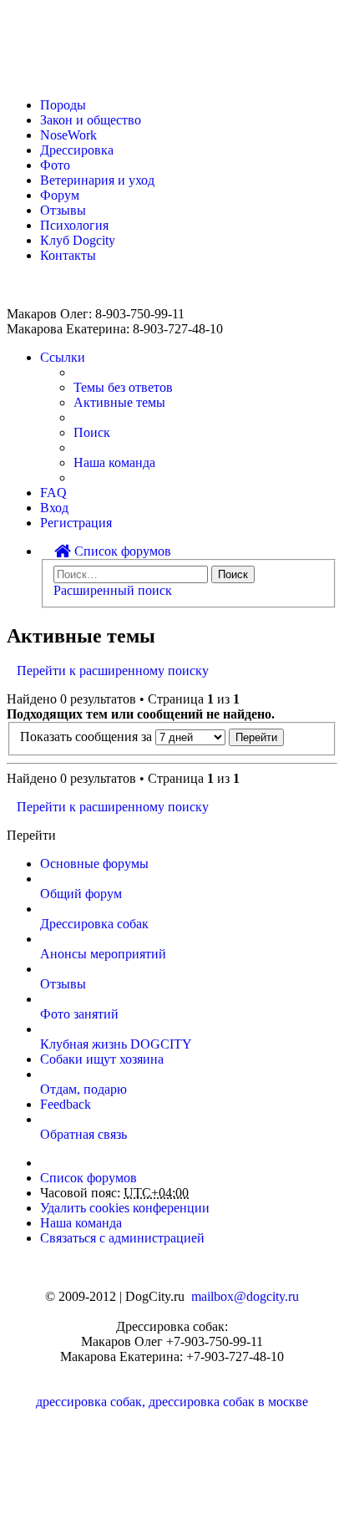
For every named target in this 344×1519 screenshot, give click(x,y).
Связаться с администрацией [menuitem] (122, 1238)
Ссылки (62, 357)
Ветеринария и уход (97, 180)
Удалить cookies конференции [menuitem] (125, 1208)
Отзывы (63, 210)
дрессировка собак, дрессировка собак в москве (172, 1402)
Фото (55, 165)
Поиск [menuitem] (91, 432)
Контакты (68, 255)
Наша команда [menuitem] (114, 462)
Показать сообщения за (87, 736)
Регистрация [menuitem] (76, 523)
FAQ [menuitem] (53, 492)
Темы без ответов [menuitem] (123, 387)
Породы (63, 105)
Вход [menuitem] (54, 507)
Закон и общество (90, 120)
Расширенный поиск (112, 590)
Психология (74, 225)
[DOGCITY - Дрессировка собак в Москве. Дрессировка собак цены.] (67, 76)
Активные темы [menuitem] (119, 402)
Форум (59, 195)
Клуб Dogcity (77, 240)
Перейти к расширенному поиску (113, 670)
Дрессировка (77, 150)
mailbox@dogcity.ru (245, 1296)
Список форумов (121, 551)
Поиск (233, 574)
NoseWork (68, 135)
